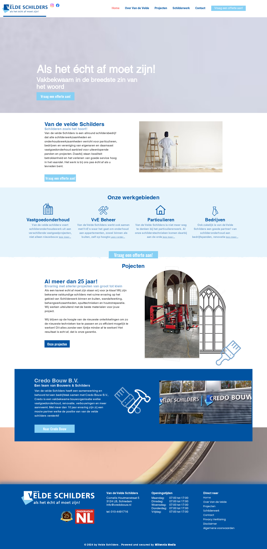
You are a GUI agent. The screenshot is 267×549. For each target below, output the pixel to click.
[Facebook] (57, 5)
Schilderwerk (211, 510)
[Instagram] (52, 5)
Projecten (209, 506)
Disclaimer (210, 524)
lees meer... (169, 237)
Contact (208, 515)
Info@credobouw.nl (118, 504)
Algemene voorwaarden (216, 528)
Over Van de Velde (215, 502)
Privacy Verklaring (214, 519)
